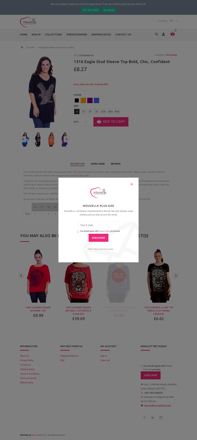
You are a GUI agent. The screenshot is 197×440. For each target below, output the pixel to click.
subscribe (98, 237)
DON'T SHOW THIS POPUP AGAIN (100, 249)
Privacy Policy (104, 231)
